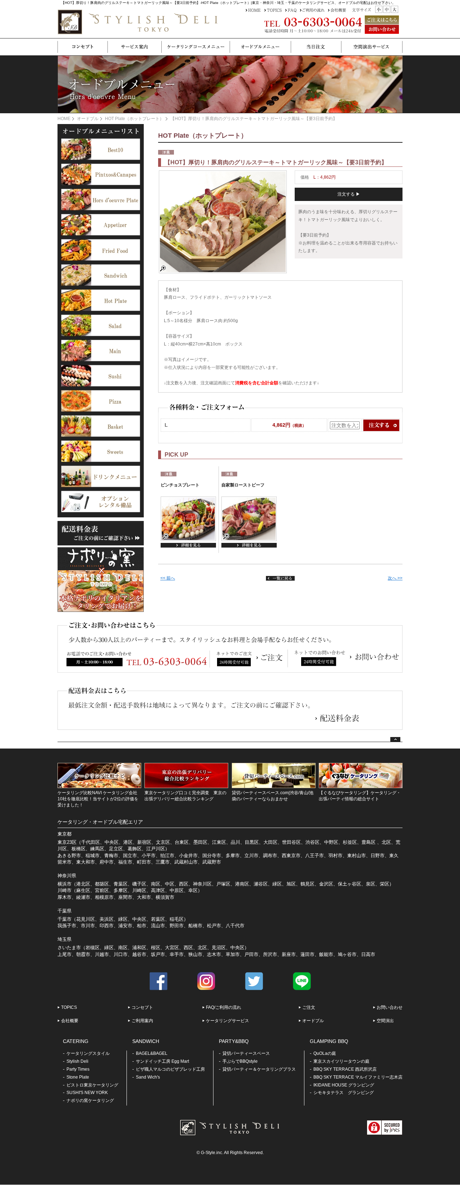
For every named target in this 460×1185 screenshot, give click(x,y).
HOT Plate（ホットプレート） (134, 118)
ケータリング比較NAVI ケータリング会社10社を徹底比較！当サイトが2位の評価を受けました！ (98, 798)
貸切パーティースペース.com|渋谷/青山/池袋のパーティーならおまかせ (272, 795)
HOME (64, 118)
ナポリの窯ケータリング (90, 1100)
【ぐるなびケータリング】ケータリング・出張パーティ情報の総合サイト (360, 795)
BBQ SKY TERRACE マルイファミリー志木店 (357, 1077)
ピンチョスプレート (180, 485)
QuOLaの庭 (324, 1053)
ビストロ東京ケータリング (92, 1085)
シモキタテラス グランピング (343, 1092)
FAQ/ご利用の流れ (223, 1007)
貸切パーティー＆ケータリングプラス (259, 1069)
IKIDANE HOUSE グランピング (343, 1085)
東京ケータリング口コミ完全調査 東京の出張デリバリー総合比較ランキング (185, 795)
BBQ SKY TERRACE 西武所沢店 (345, 1069)
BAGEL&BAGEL (151, 1053)
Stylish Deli (77, 1061)
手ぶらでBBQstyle (240, 1061)
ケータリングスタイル (88, 1053)
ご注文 (308, 1007)
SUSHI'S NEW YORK (87, 1092)
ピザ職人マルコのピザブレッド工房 (170, 1069)
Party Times (77, 1069)
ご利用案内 (142, 1020)
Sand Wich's (148, 1077)
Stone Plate (77, 1077)
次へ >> (395, 578)
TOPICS (69, 1007)
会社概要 (69, 1020)
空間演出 (385, 1020)
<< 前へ (167, 578)
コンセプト (142, 1007)
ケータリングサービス (227, 1020)
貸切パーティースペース (246, 1053)
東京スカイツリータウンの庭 (341, 1061)
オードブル (87, 118)
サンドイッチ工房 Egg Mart (162, 1061)
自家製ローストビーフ (242, 485)
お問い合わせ (389, 1007)
